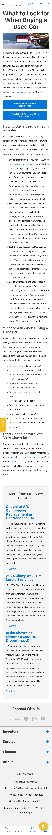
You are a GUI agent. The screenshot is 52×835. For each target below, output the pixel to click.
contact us (15, 462)
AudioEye (38, 801)
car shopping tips (24, 92)
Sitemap (26, 801)
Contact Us (15, 801)
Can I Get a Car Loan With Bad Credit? (25, 115)
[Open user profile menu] (45, 830)
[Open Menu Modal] (3, 3)
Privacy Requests (34, 795)
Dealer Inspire (26, 813)
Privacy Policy (15, 795)
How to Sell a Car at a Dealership (25, 105)
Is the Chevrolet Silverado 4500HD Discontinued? (21, 636)
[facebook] (26, 719)
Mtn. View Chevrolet (36, 788)
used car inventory (31, 457)
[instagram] (34, 719)
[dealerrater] (17, 719)
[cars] (9, 719)
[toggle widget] (43, 826)
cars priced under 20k (22, 164)
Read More (11, 569)
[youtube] (43, 719)
